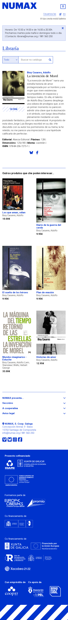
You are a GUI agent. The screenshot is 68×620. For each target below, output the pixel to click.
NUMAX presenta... (18, 398)
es (64, 14)
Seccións (13, 403)
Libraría (10, 48)
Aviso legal (14, 413)
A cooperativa (15, 408)
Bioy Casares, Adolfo (39, 72)
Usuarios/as (49, 14)
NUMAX (19, 6)
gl (60, 14)
